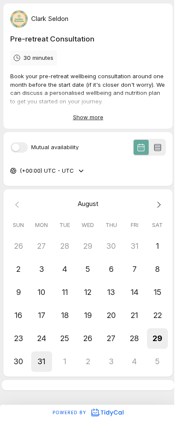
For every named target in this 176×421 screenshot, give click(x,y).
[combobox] (20, 171)
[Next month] (157, 204)
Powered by (70, 412)
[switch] (19, 147)
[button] (157, 338)
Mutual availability (55, 147)
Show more (88, 117)
